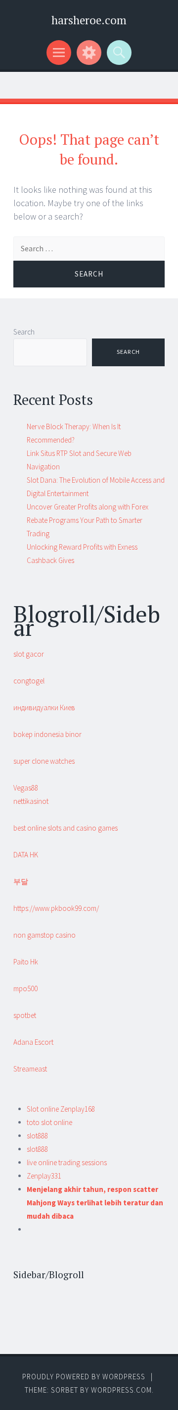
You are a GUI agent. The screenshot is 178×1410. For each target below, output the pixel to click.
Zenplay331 (44, 1176)
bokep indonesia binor (47, 734)
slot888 (37, 1135)
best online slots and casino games (65, 828)
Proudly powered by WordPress (83, 1376)
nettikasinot (30, 801)
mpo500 (25, 988)
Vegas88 (25, 787)
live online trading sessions (67, 1162)
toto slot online (49, 1122)
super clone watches (44, 761)
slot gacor (28, 654)
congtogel (28, 680)
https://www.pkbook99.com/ (56, 908)
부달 (20, 881)
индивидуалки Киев (44, 707)
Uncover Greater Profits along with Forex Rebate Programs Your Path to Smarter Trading (87, 520)
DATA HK (25, 854)
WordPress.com (121, 1390)
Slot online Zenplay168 (61, 1109)
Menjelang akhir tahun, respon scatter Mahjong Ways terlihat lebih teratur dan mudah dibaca (95, 1202)
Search (24, 332)
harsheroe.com (89, 20)
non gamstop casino (44, 935)
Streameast (30, 1068)
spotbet (24, 1015)
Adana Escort (33, 1042)
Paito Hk (25, 961)
